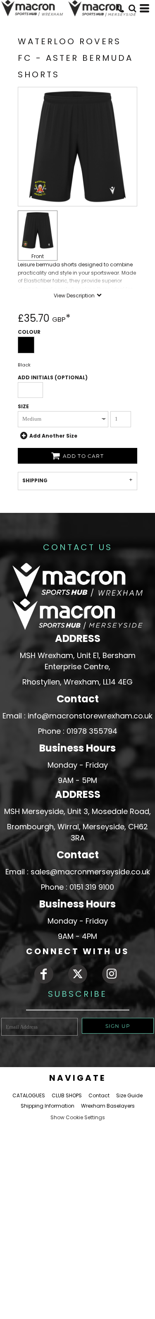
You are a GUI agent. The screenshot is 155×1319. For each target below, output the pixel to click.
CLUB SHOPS (67, 1095)
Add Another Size (53, 435)
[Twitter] (77, 974)
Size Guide (129, 1095)
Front (37, 256)
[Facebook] (43, 974)
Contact (99, 1095)
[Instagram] (111, 974)
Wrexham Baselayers (108, 1105)
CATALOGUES (28, 1095)
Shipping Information (47, 1105)
